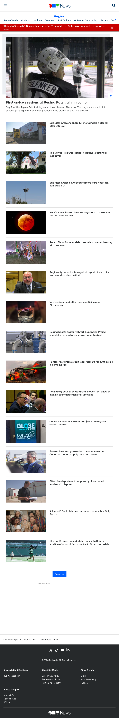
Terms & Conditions (51, 679)
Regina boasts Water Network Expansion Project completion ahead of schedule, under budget (77, 333)
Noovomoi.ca (9, 698)
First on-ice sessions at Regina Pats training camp (46, 102)
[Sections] (5, 6)
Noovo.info (8, 695)
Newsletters (45, 639)
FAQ (35, 639)
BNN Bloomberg (88, 679)
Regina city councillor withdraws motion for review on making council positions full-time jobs (79, 393)
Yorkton (38, 20)
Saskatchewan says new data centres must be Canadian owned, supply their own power (76, 453)
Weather (49, 20)
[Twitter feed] (51, 650)
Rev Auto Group (109, 20)
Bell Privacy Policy (50, 676)
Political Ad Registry (51, 683)
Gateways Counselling (85, 20)
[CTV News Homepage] (60, 6)
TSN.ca (84, 683)
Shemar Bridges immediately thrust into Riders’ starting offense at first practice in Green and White (79, 543)
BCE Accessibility (11, 676)
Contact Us (25, 639)
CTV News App (10, 639)
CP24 (83, 676)
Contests (25, 20)
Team (55, 639)
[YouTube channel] (62, 650)
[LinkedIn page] (68, 650)
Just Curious (64, 20)
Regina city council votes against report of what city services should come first (79, 274)
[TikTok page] (56, 650)
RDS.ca (6, 702)
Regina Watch (10, 20)
